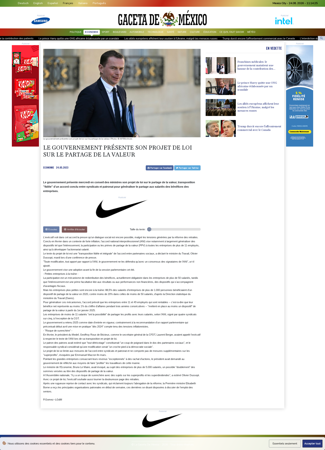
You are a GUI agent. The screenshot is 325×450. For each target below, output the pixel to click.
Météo (251, 32)
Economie (91, 32)
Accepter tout (312, 443)
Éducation (209, 32)
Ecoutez (52, 229)
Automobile (137, 32)
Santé (170, 32)
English (38, 3)
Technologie (156, 32)
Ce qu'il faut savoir (232, 32)
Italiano (83, 3)
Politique (76, 32)
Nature (182, 32)
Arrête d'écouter (75, 229)
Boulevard (119, 32)
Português (99, 3)
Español (53, 3)
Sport (105, 32)
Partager (161, 167)
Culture (195, 32)
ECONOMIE (48, 167)
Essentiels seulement (285, 443)
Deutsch (23, 3)
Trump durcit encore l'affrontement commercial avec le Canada (215, 38)
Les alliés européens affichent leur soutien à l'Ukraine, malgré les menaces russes (127, 38)
